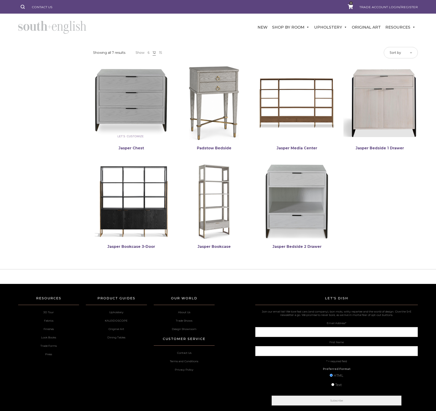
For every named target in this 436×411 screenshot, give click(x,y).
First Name (336, 342)
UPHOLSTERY (328, 27)
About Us (184, 312)
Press (48, 354)
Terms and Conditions (184, 361)
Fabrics (48, 320)
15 (160, 53)
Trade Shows (184, 320)
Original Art (116, 329)
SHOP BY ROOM (288, 27)
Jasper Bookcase (214, 246)
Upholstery (116, 312)
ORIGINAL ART (366, 27)
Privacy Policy (184, 369)
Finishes (49, 329)
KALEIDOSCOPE (116, 320)
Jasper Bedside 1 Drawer (380, 148)
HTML (338, 376)
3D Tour (48, 312)
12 (154, 53)
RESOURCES (397, 27)
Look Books (48, 337)
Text (338, 385)
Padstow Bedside (214, 148)
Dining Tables (116, 337)
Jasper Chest (131, 148)
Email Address (336, 323)
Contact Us (184, 352)
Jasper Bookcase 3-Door (131, 246)
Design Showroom (184, 329)
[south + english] (52, 27)
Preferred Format (336, 369)
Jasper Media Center (297, 148)
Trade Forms (48, 345)
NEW (263, 27)
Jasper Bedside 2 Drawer (297, 246)
